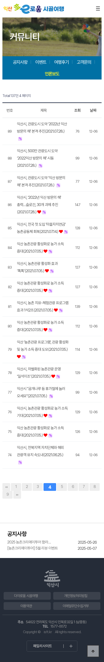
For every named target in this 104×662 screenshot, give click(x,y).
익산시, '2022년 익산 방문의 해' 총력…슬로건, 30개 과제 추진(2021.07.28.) (39, 204)
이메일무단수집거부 (76, 606)
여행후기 (61, 62)
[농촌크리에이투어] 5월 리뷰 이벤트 (32, 548)
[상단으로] (93, 651)
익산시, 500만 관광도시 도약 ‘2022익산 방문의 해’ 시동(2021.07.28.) (37, 158)
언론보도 (52, 73)
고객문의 (84, 62)
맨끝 (17, 495)
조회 (77, 110)
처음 (6, 487)
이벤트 (40, 62)
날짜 (93, 110)
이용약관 (26, 606)
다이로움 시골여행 (26, 596)
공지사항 (20, 62)
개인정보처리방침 (75, 596)
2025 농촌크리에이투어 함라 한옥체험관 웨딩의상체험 (27, 542)
